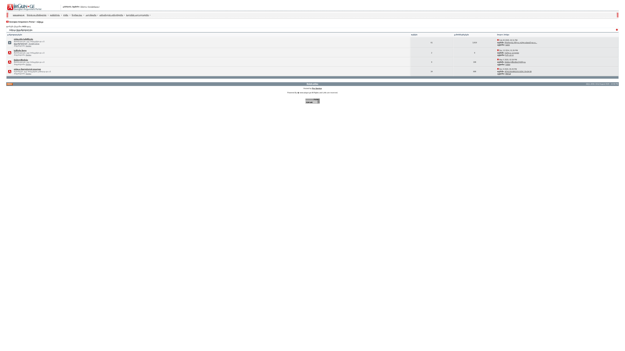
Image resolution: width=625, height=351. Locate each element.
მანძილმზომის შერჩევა (515, 62)
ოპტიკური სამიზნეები (23, 39)
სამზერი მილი (20, 51)
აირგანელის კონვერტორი (111, 15)
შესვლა (84, 7)
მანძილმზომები (21, 60)
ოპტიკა (40, 22)
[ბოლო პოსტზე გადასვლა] (498, 40)
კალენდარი (91, 15)
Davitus (28, 46)
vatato (507, 64)
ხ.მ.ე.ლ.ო (509, 55)
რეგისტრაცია (93, 7)
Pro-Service (317, 88)
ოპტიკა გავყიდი (512, 53)
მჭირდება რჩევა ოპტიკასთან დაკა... (521, 43)
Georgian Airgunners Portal (22, 22)
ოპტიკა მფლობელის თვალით (27, 69)
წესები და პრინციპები (36, 15)
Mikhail (508, 74)
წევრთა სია (77, 15)
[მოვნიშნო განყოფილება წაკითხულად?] (9, 54)
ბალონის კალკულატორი (137, 15)
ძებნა (65, 15)
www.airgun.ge (18, 15)
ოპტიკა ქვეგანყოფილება (20, 30)
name (507, 45)
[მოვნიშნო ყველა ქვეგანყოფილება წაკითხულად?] (9, 44)
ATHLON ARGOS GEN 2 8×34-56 (518, 71)
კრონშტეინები (33, 44)
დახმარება (55, 15)
